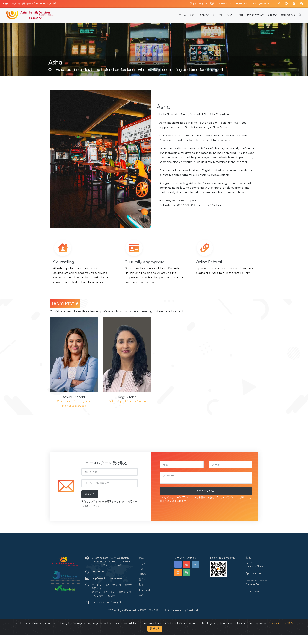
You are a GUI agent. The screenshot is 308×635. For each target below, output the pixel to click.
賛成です (155, 628)
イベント (231, 15)
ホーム (182, 15)
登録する (90, 494)
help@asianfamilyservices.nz (253, 3)
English (6, 3)
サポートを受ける (199, 15)
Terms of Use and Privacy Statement (111, 602)
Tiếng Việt (45, 3)
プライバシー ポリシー (237, 497)
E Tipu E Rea (252, 591)
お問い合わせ (288, 15)
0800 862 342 (220, 3)
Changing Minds (254, 566)
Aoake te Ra (252, 584)
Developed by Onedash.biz (185, 610)
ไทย (36, 3)
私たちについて (255, 15)
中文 (14, 3)
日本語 (21, 3)
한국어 (29, 3)
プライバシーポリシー (282, 623)
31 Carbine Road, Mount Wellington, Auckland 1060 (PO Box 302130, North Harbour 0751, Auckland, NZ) (111, 562)
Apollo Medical (253, 573)
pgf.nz (249, 562)
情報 (241, 15)
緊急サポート (197, 3)
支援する (273, 15)
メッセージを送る (206, 490)
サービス (217, 15)
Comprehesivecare (256, 580)
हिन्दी (54, 3)
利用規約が (165, 501)
